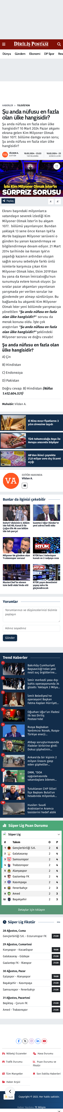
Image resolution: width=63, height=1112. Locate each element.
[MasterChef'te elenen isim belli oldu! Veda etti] (16, 572)
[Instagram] (31, 1041)
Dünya (7, 54)
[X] (25, 1041)
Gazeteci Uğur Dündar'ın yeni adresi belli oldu (46, 524)
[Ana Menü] (3, 44)
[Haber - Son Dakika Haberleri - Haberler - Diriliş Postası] (31, 44)
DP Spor (49, 54)
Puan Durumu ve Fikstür (44, 1063)
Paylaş (10, 200)
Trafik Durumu (14, 1061)
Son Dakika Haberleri (49, 1073)
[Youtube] (44, 1041)
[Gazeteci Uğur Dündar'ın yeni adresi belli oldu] (46, 512)
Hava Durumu (45, 1053)
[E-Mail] (24, 485)
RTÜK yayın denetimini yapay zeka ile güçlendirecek (45, 585)
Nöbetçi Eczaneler (16, 1053)
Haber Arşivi (13, 1081)
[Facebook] (19, 1041)
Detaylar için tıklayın (31, 910)
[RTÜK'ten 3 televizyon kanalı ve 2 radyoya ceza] (46, 545)
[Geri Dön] (10, 1092)
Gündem (20, 54)
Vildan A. (27, 478)
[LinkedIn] (38, 1041)
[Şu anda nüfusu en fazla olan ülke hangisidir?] (31, 178)
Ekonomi (34, 54)
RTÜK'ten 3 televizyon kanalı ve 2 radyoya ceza (46, 557)
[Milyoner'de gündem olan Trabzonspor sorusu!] (16, 545)
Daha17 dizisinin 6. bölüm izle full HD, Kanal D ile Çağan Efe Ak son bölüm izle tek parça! (16, 527)
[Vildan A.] (11, 480)
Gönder (10, 638)
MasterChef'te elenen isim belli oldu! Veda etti (15, 584)
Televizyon (23, 105)
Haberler (7, 105)
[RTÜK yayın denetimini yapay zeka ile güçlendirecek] (46, 572)
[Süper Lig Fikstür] (58, 922)
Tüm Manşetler (14, 1073)
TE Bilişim (40, 1107)
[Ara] (59, 44)
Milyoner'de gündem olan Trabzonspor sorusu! (16, 557)
